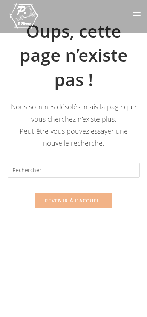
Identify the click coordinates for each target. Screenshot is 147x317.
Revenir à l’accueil (73, 200)
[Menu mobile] (137, 15)
